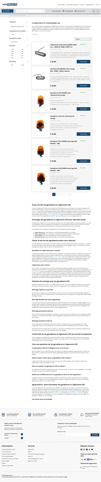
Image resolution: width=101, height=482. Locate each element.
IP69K (22, 65)
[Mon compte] (93, 11)
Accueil (10, 15)
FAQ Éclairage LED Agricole (72, 4)
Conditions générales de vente (8, 449)
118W (12, 49)
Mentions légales (5, 461)
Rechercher (43, 11)
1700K (12, 34)
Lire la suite (34, 34)
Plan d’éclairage (61, 4)
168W (12, 51)
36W (22, 55)
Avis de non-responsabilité (7, 465)
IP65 (12, 65)
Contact (97, 4)
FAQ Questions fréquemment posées (36, 454)
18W (22, 51)
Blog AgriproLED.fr (90, 4)
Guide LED (30, 456)
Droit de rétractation (6, 451)
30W (12, 55)
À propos (82, 4)
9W (22, 57)
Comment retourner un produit (8, 454)
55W (12, 57)
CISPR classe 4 (14, 41)
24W (22, 53)
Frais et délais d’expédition (7, 456)
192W (12, 53)
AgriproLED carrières (32, 461)
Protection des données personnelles (10, 458)
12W (22, 49)
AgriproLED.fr (31, 449)
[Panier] (97, 11)
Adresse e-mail (61, 431)
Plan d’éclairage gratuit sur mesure (35, 458)
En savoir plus (83, 61)
